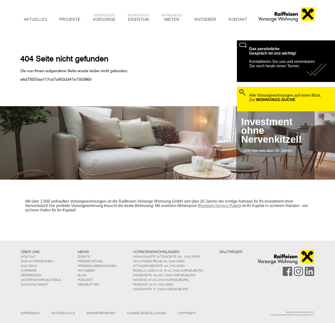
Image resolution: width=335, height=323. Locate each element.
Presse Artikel (90, 261)
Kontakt (238, 19)
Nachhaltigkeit (34, 284)
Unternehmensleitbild (41, 280)
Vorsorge (104, 17)
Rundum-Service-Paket (219, 206)
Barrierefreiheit (101, 313)
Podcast (85, 280)
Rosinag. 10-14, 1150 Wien (153, 284)
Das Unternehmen (37, 261)
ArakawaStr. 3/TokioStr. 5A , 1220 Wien (166, 256)
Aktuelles (35, 19)
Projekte (69, 19)
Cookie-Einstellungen (147, 313)
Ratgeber (205, 19)
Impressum (30, 313)
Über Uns (30, 252)
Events (84, 256)
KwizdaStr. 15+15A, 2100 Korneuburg (164, 275)
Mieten (171, 17)
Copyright (187, 313)
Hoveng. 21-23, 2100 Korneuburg (160, 280)
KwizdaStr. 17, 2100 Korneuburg (160, 289)
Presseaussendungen (97, 266)
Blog (82, 275)
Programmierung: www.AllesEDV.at (292, 315)
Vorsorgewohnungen (156, 252)
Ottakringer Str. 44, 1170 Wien (159, 266)
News (83, 252)
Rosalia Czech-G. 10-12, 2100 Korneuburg (168, 270)
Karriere (29, 270)
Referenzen (31, 275)
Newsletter (88, 284)
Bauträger (231, 252)
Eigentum (138, 17)
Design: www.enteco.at (300, 312)
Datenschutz (63, 313)
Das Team (29, 266)
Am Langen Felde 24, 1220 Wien (159, 261)
